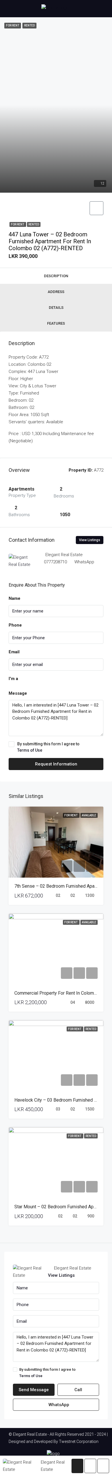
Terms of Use (29, 750)
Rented (33, 224)
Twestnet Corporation (79, 1441)
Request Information (56, 764)
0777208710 (55, 561)
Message (18, 693)
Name (14, 598)
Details (56, 307)
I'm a (13, 678)
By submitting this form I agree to (48, 747)
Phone (15, 625)
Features (56, 323)
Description (56, 276)
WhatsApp (84, 561)
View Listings (89, 540)
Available (89, 815)
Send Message (34, 1389)
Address (56, 292)
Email (14, 651)
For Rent (18, 224)
